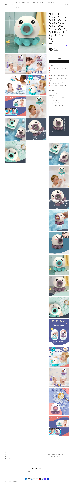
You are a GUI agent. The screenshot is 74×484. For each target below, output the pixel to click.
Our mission (7, 456)
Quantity (50, 52)
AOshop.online (10, 481)
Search (6, 454)
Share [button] (51, 439)
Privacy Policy (7, 464)
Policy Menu (7, 460)
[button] (30, 2)
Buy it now (59, 61)
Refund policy (7, 458)
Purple (56, 49)
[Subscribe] (46, 471)
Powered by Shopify (15, 481)
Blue (51, 49)
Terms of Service (8, 462)
